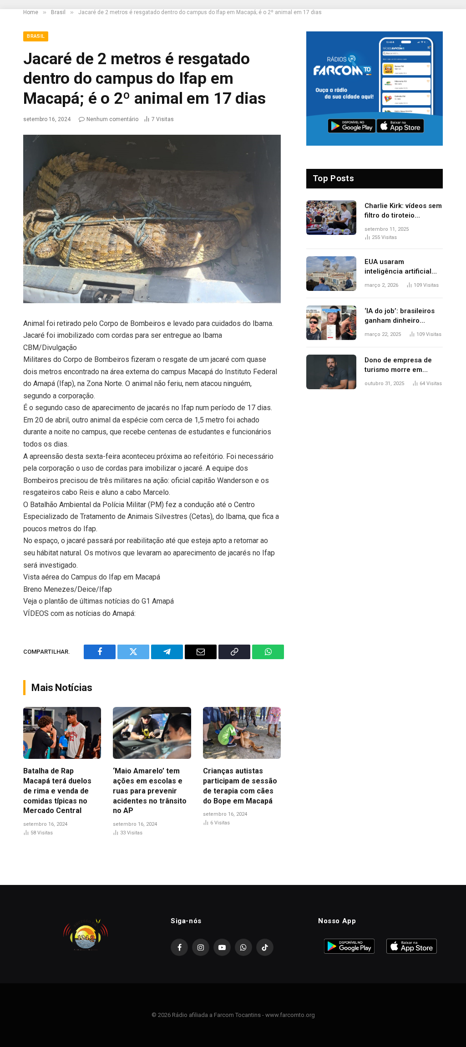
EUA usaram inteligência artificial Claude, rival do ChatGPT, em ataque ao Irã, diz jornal (403, 267)
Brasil (36, 36)
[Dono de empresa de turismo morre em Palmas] (331, 372)
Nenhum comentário (112, 119)
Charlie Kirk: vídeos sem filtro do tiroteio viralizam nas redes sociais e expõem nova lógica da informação (403, 211)
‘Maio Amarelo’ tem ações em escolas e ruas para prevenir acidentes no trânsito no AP (150, 791)
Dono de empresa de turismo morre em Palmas (398, 365)
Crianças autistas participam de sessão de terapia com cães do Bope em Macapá (240, 786)
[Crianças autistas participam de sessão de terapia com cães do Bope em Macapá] (242, 733)
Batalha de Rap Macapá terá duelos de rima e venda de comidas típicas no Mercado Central (57, 791)
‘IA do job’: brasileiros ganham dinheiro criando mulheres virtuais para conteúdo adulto (401, 316)
